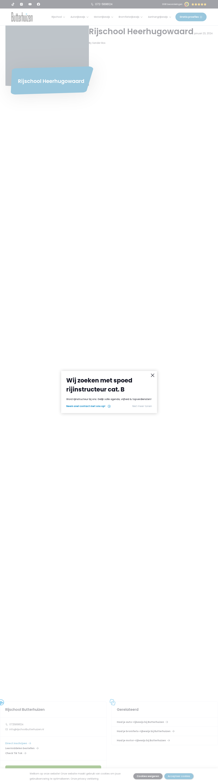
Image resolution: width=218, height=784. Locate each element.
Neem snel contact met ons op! (85, 406)
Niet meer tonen (142, 406)
